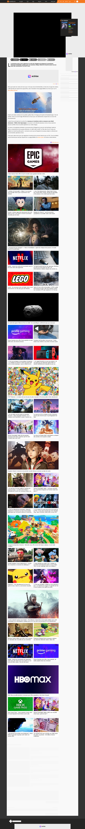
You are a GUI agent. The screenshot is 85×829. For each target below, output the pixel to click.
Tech (28, 1)
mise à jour (41, 137)
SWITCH (66, 1)
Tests (46, 1)
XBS (63, 1)
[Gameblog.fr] (11, 1)
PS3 (74, 24)
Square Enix (70, 30)
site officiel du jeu (12, 90)
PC (58, 1)
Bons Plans (53, 1)
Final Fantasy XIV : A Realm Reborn (72, 23)
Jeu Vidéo (21, 1)
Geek (33, 1)
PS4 (69, 24)
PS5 (60, 1)
